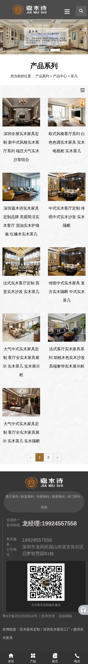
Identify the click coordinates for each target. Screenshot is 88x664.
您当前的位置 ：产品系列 (30, 76)
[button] (32, 50)
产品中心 (60, 76)
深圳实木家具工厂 (56, 629)
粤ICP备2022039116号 (20, 616)
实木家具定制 (30, 629)
